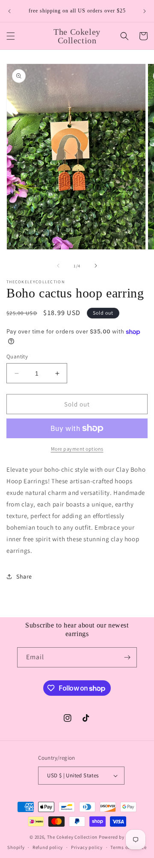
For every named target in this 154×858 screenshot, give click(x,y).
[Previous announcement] (9, 11)
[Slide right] (95, 265)
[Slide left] (58, 265)
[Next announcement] (144, 11)
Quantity (17, 356)
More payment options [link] (77, 449)
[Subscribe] (127, 657)
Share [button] (24, 576)
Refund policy (48, 847)
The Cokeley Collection (72, 837)
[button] (10, 36)
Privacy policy (87, 847)
